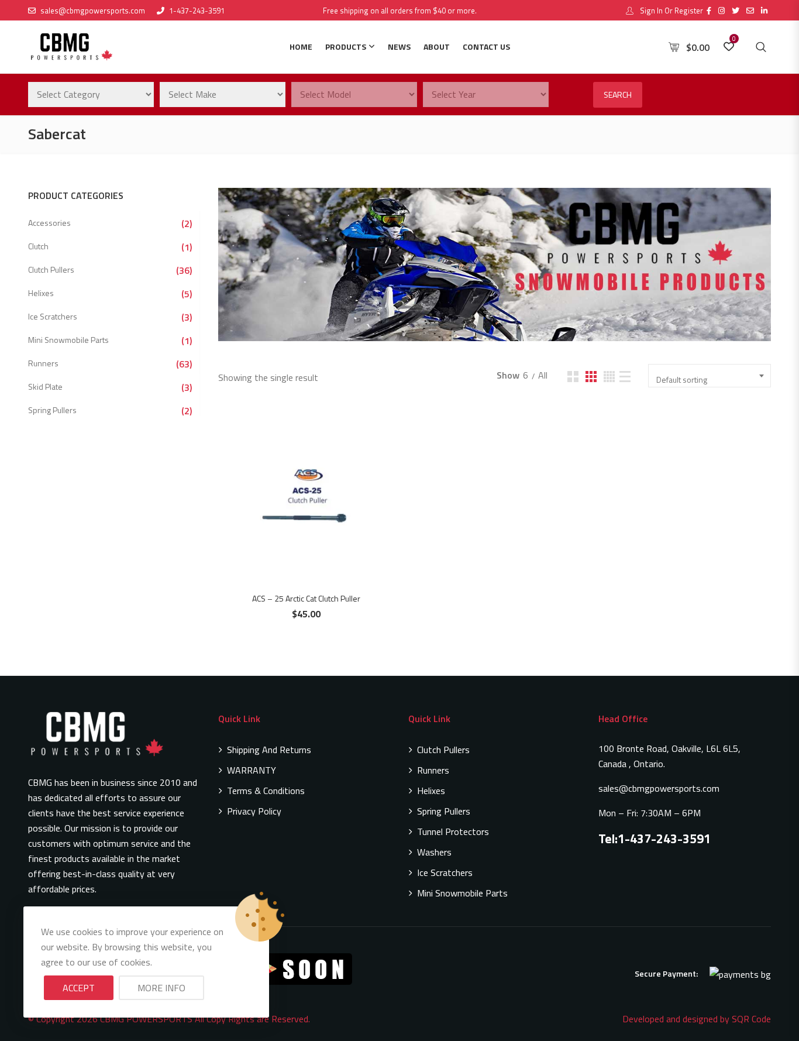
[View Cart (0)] (675, 47)
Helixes (41, 293)
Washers (434, 852)
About (436, 46)
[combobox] (709, 375)
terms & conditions (266, 791)
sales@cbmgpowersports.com (92, 10)
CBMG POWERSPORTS (146, 1019)
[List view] (625, 376)
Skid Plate (45, 386)
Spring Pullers (52, 410)
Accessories (49, 223)
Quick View (312, 472)
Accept (79, 988)
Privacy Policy (254, 811)
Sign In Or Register (670, 10)
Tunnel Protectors (453, 831)
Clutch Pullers (51, 269)
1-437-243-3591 (197, 10)
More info (161, 988)
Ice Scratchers (52, 316)
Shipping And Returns (269, 750)
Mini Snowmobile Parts (68, 340)
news (399, 46)
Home (301, 46)
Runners (43, 363)
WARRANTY (251, 770)
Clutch (38, 246)
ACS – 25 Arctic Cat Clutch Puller (306, 598)
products (345, 46)
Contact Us (486, 46)
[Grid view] (572, 376)
